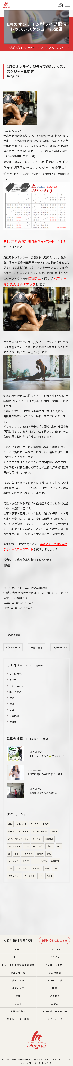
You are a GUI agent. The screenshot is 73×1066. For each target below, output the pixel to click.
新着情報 (15, 634)
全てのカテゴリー (18, 673)
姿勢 (10, 868)
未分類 (12, 722)
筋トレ (50, 876)
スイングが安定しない (18, 838)
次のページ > (60, 647)
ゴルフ (50, 846)
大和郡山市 (21, 824)
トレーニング (16, 685)
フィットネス (14, 846)
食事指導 (55, 861)
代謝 (55, 868)
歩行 (41, 876)
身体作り (37, 838)
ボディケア (15, 691)
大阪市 (25, 861)
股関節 (40, 853)
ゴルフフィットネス (40, 824)
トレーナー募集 (40, 831)
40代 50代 (38, 846)
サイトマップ (54, 1019)
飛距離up (49, 838)
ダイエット (15, 680)
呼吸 (10, 824)
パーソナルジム (40, 861)
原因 (59, 846)
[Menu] (68, 5)
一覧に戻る (36, 647)
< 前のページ (13, 647)
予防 (49, 853)
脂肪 (47, 868)
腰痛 (11, 698)
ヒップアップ (22, 868)
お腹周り (37, 868)
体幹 (26, 846)
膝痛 (11, 703)
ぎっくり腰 (29, 876)
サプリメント (14, 876)
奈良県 (54, 831)
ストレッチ (13, 861)
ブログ (6, 634)
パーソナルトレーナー (18, 831)
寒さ (16, 853)
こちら (18, 247)
